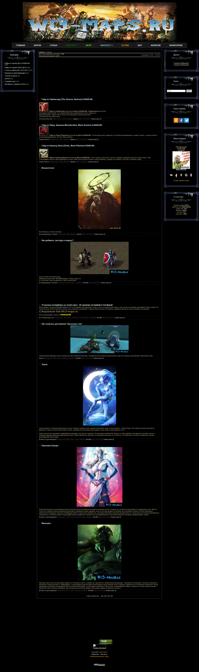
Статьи (53, 45)
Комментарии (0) (106, 282)
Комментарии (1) (93, 139)
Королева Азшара (50, 446)
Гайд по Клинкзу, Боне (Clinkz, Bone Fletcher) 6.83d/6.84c (68, 146)
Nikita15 (79, 234)
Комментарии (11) (100, 234)
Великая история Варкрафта (15, 73)
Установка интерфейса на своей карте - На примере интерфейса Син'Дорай (77, 305)
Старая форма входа (181, 180)
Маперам (156, 45)
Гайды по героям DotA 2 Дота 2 (16, 67)
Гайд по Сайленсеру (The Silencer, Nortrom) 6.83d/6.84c (67, 99)
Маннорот (46, 523)
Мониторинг (176, 45)
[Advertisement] (99, 77)
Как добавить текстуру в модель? (58, 240)
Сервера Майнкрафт (181, 63)
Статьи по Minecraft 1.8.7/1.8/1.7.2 (17, 70)
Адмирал (75, 119)
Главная (20, 45)
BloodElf (85, 282)
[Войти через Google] (186, 175)
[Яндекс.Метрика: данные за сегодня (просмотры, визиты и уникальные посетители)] (99, 646)
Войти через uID (181, 169)
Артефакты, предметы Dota (15, 84)
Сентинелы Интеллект (46, 119)
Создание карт (10, 81)
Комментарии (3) (96, 119)
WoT (140, 45)
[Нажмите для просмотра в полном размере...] (99, 228)
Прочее (7, 78)
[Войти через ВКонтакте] (171, 175)
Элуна (44, 364)
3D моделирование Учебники (48, 234)
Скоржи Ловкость (44, 139)
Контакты (104, 654)
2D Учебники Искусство (46, 317)
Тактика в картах (11, 76)
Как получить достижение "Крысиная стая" (62, 324)
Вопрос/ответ (48, 168)
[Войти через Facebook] (176, 175)
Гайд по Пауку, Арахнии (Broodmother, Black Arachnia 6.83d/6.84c (72, 125)
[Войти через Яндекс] (181, 175)
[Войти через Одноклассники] (191, 175)
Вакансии (95, 654)
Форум (37, 45)
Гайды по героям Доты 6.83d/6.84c (17, 63)
